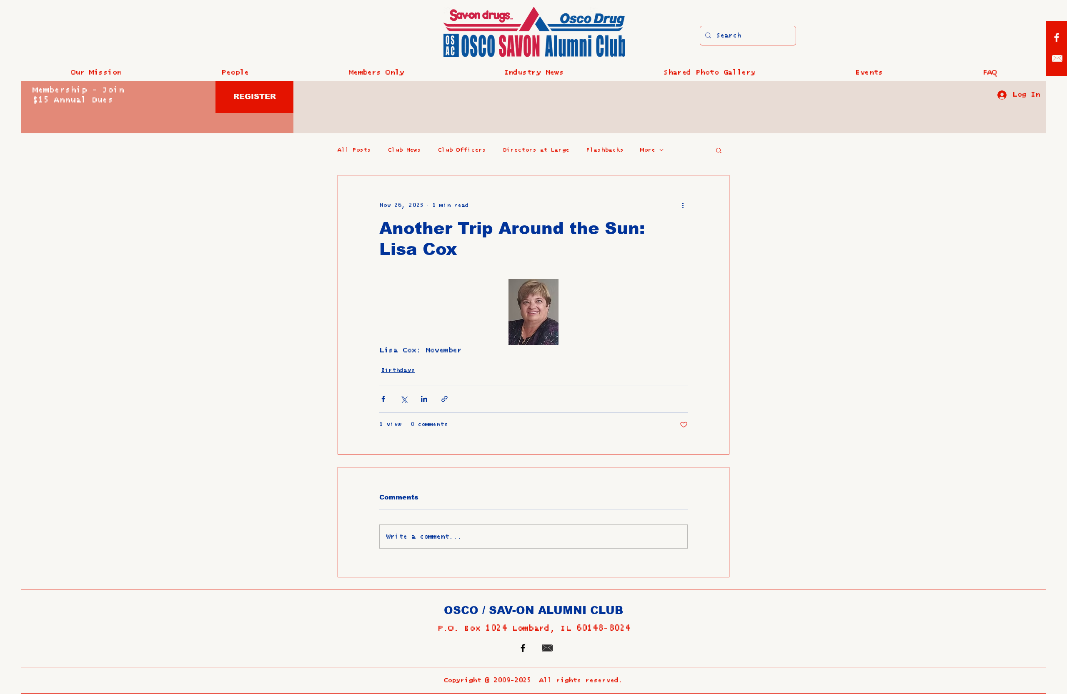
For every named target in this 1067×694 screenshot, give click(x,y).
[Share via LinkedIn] (424, 399)
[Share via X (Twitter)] (404, 399)
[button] (235, 72)
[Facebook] (1056, 37)
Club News (404, 150)
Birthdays (398, 370)
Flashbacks (605, 150)
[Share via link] (444, 399)
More (647, 150)
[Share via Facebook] (383, 399)
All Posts (354, 150)
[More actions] (683, 205)
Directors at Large (536, 150)
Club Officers (462, 150)
